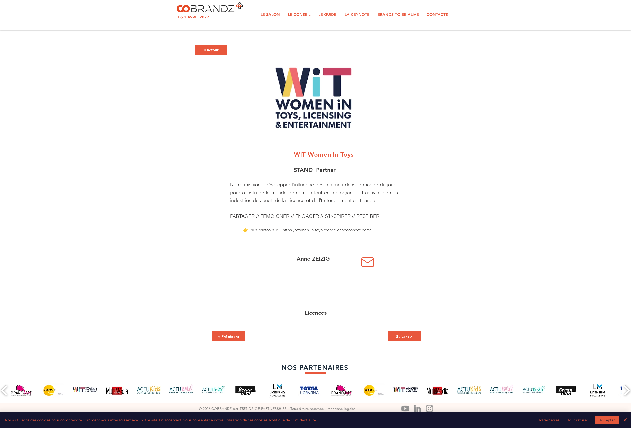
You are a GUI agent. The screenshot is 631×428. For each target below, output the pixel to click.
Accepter (607, 420)
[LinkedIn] (417, 408)
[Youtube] (405, 408)
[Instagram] (429, 408)
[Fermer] (625, 420)
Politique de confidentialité (292, 420)
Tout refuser (577, 420)
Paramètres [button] (549, 420)
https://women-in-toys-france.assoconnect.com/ (327, 229)
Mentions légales (341, 408)
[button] (211, 50)
